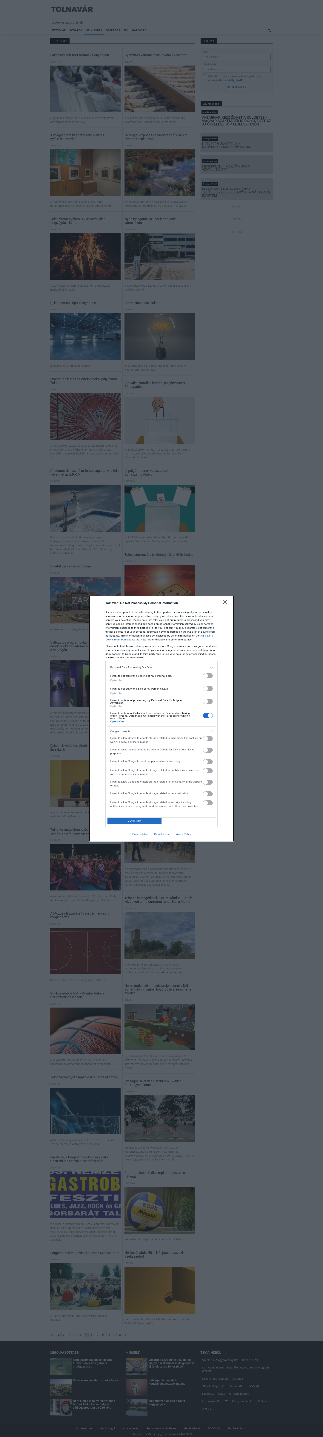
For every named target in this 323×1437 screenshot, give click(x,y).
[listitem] (161, 667)
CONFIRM (134, 820)
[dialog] (161, 718)
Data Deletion (140, 834)
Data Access (161, 834)
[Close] (226, 603)
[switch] (208, 675)
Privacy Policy (183, 834)
